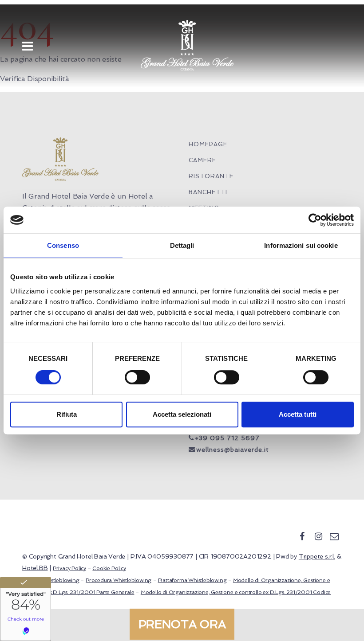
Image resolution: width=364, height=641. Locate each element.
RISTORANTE (211, 176)
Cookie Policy (109, 568)
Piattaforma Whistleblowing (192, 580)
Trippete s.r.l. (317, 556)
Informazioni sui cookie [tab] (300, 245)
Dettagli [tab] (182, 245)
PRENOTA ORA (182, 624)
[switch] (137, 377)
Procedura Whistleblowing (118, 580)
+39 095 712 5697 (227, 438)
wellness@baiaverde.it (232, 449)
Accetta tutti (298, 414)
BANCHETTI (208, 192)
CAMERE (202, 160)
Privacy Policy (69, 568)
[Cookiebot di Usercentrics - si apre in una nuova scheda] (315, 220)
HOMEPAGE (208, 144)
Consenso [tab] (63, 245)
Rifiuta (66, 414)
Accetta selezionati (182, 414)
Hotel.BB (34, 567)
